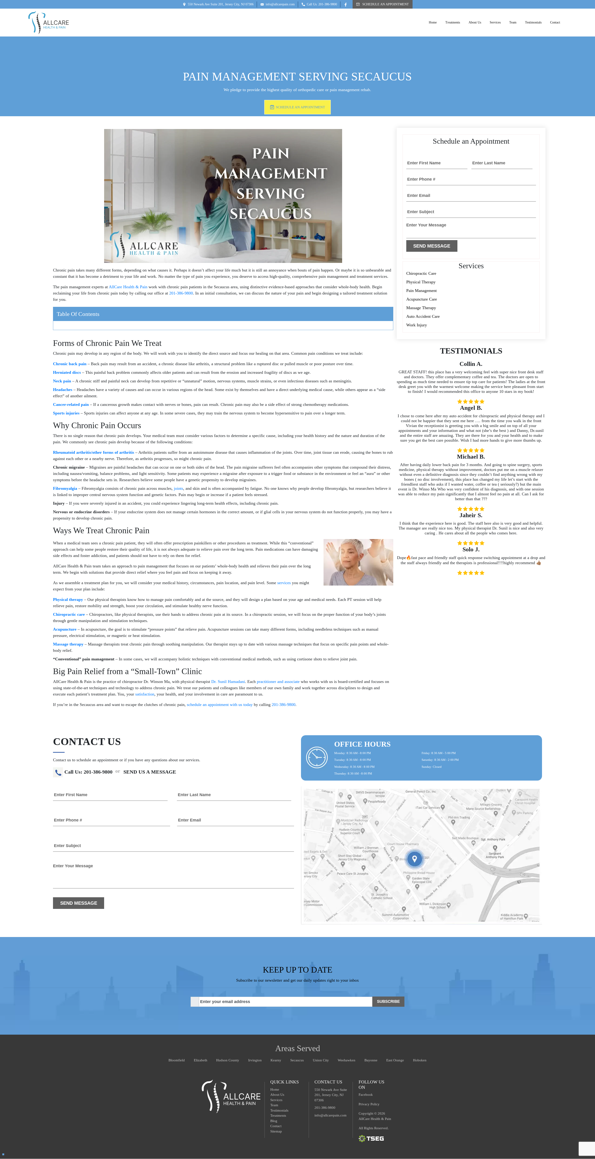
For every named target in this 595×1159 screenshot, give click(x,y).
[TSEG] (371, 1138)
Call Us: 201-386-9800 (322, 4)
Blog (273, 1121)
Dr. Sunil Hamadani (228, 681)
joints (178, 488)
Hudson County (227, 1060)
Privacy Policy (369, 1104)
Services (495, 22)
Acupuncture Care (421, 299)
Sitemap (276, 1131)
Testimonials (533, 22)
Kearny (276, 1060)
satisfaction (144, 694)
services (284, 582)
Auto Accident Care (423, 316)
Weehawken (346, 1060)
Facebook (366, 1094)
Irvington (255, 1060)
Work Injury (416, 325)
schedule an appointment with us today (220, 704)
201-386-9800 (181, 293)
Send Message (431, 245)
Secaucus (297, 1060)
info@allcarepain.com (280, 4)
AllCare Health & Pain (128, 287)
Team (512, 22)
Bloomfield (177, 1060)
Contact (555, 22)
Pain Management (421, 290)
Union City (321, 1060)
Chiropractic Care (421, 273)
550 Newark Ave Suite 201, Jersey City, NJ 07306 (221, 4)
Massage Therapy (421, 307)
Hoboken (419, 1060)
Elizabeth (200, 1060)
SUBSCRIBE (388, 1001)
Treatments (452, 22)
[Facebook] (346, 4)
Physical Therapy (421, 282)
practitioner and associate (278, 681)
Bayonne (370, 1060)
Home (433, 22)
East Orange (395, 1060)
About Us (475, 22)
